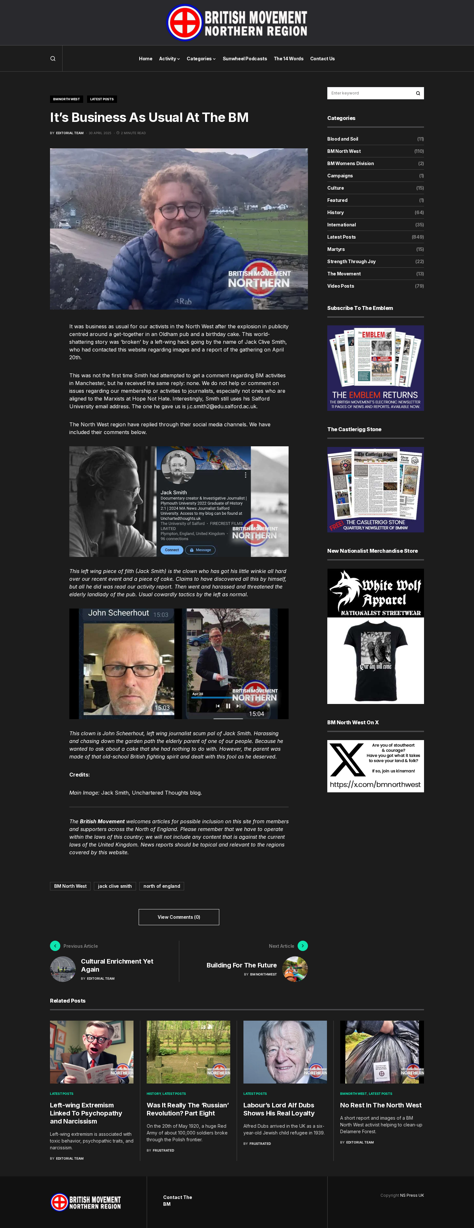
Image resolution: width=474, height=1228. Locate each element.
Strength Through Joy (351, 261)
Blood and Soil (342, 139)
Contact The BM (177, 1200)
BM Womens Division (350, 163)
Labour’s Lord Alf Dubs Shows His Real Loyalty (279, 1109)
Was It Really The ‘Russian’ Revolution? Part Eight (188, 1109)
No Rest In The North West (381, 1105)
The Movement (344, 273)
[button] (53, 58)
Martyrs (336, 249)
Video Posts (340, 286)
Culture (335, 188)
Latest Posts (102, 99)
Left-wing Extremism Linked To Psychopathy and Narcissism (86, 1113)
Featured (337, 200)
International (341, 224)
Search (418, 93)
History (335, 212)
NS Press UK (412, 1195)
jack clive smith (115, 886)
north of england (161, 886)
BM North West (66, 99)
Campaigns (340, 175)
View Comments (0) (179, 917)
